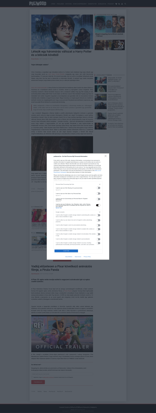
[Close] (106, 156)
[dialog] (78, 206)
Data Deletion (68, 256)
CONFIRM (66, 250)
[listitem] (78, 184)
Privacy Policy (87, 256)
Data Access (78, 256)
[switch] (98, 188)
